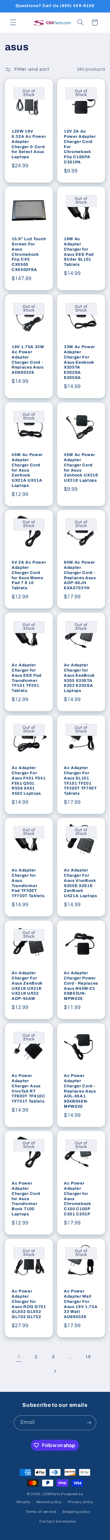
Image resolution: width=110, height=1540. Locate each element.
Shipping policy (76, 1511)
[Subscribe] (89, 1422)
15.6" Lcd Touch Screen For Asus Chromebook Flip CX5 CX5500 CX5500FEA (29, 254)
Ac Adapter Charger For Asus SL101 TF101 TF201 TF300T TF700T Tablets (80, 780)
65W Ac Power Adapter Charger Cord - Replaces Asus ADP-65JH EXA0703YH (80, 575)
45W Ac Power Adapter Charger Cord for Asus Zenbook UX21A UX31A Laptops (27, 470)
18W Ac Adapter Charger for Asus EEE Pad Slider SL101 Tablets (79, 252)
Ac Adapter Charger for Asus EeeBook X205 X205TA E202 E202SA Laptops (79, 678)
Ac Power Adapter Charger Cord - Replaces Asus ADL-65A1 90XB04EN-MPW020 (80, 1091)
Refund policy (49, 1502)
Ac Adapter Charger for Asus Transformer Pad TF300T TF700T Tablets (28, 883)
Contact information (58, 1521)
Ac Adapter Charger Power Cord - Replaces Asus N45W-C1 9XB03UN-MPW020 (81, 986)
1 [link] (18, 1356)
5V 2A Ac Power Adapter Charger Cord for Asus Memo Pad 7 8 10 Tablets (29, 575)
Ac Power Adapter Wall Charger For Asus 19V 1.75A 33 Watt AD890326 (80, 1304)
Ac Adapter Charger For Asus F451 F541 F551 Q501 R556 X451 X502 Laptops (29, 780)
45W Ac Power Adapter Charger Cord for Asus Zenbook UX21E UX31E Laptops (81, 467)
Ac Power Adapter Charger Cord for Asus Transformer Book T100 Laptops (26, 1199)
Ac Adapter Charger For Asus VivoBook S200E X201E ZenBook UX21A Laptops (80, 883)
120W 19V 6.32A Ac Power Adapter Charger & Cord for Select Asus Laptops (29, 144)
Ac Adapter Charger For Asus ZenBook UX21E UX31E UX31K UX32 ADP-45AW (27, 986)
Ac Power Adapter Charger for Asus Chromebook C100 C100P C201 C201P (77, 1199)
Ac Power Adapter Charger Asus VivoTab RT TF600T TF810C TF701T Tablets (28, 1088)
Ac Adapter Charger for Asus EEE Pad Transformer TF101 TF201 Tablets (27, 678)
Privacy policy (81, 1502)
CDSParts (51, 1494)
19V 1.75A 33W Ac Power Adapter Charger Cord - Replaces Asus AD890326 (28, 359)
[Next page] (55, 1371)
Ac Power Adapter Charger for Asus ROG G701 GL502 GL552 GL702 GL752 (29, 1304)
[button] (13, 23)
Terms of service (41, 1511)
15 (87, 1357)
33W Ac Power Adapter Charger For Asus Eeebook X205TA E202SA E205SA (79, 362)
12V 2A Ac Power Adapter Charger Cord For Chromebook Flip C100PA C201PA (80, 146)
